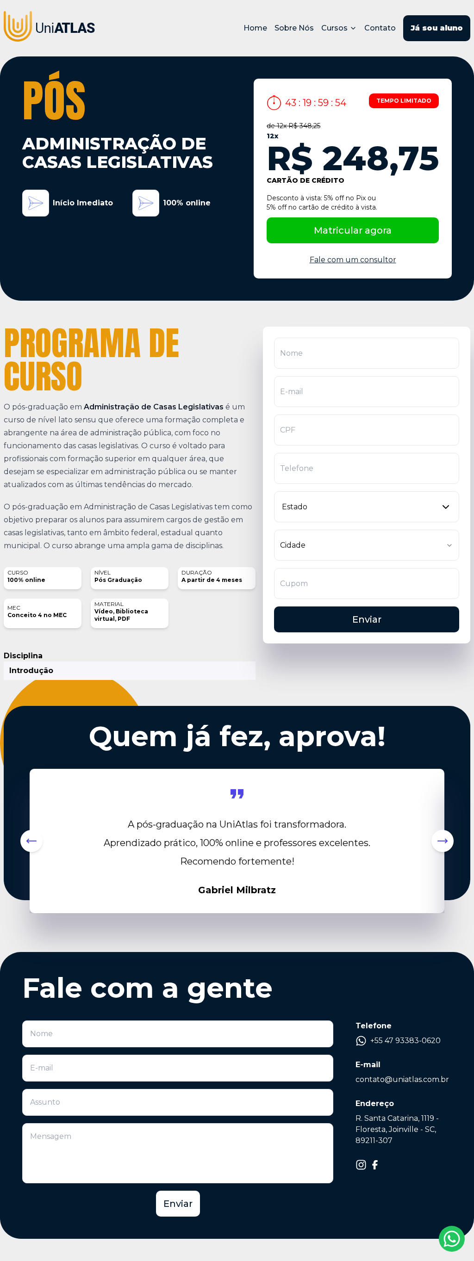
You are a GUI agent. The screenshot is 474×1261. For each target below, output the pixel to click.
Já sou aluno (437, 28)
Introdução (31, 670)
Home (255, 28)
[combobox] (366, 506)
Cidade (293, 545)
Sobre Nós (294, 28)
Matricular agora (353, 230)
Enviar (366, 619)
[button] (31, 841)
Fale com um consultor (353, 259)
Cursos (334, 28)
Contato (380, 28)
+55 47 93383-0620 (405, 1040)
